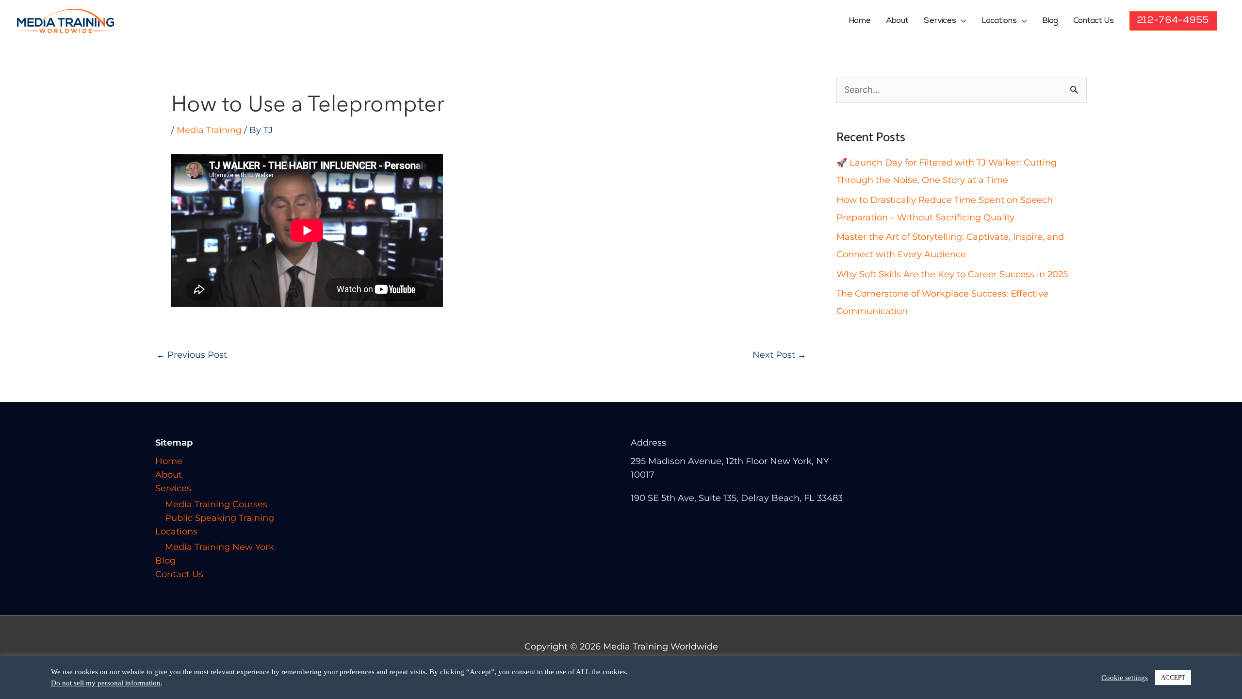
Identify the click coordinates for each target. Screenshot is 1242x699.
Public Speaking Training (219, 518)
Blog (1050, 21)
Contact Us (1094, 21)
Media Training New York (219, 547)
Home (860, 21)
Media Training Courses (216, 504)
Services (940, 21)
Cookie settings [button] (1124, 678)
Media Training (209, 130)
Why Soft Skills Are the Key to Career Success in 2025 (952, 274)
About (897, 21)
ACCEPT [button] (1173, 677)
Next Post (779, 355)
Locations (999, 21)
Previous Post (191, 355)
